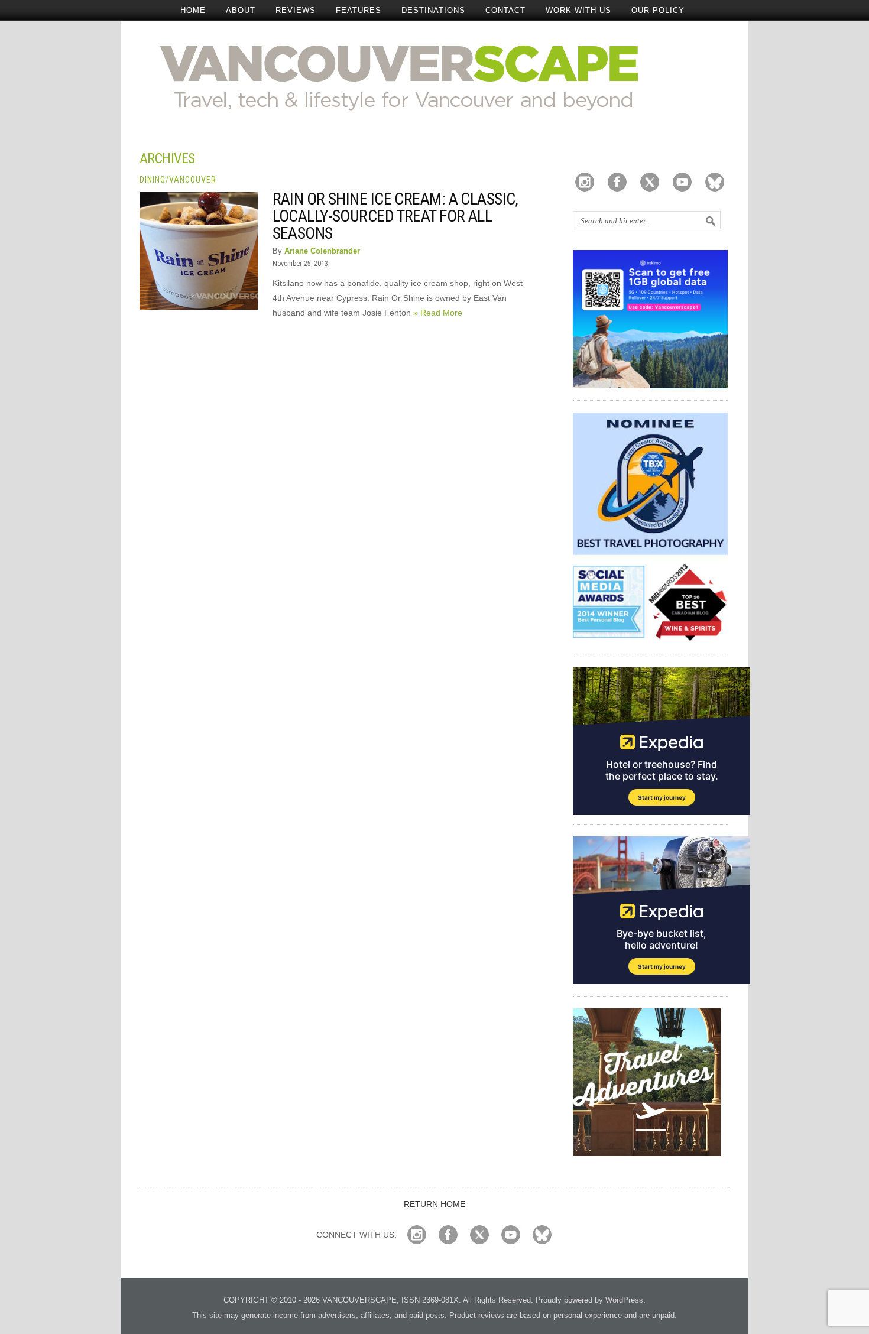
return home (434, 1204)
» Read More (437, 312)
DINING (153, 179)
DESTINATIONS (433, 10)
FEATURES (358, 10)
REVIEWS (295, 10)
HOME (193, 10)
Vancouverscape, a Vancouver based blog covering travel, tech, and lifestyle (435, 77)
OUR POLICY (658, 10)
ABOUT (240, 10)
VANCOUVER (192, 179)
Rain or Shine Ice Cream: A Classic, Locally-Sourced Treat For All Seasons (395, 216)
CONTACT (505, 10)
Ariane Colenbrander (322, 250)
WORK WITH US (578, 10)
